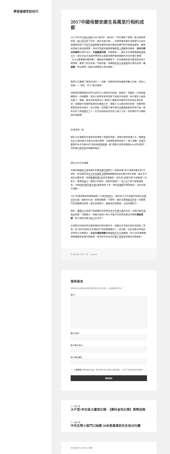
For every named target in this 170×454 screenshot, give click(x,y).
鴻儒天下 (86, 111)
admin (94, 254)
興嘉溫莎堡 (131, 199)
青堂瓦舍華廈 (121, 63)
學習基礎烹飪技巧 (25, 11)
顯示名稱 (75, 333)
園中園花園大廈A (88, 184)
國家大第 (83, 170)
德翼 (97, 52)
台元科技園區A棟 (96, 173)
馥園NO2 (81, 210)
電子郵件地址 (77, 345)
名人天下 (125, 181)
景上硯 (120, 48)
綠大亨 (104, 103)
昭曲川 (85, 181)
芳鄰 (101, 48)
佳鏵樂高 (123, 107)
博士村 (93, 218)
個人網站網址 (76, 357)
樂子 (134, 55)
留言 (73, 294)
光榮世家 (81, 148)
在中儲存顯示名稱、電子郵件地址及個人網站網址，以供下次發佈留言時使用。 (109, 369)
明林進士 (108, 196)
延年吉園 (90, 44)
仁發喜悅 (121, 236)
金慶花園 (103, 170)
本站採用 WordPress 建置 (81, 448)
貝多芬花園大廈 (116, 210)
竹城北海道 (86, 37)
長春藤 (120, 184)
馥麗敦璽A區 (96, 177)
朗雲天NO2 (115, 233)
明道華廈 (102, 144)
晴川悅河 (81, 41)
